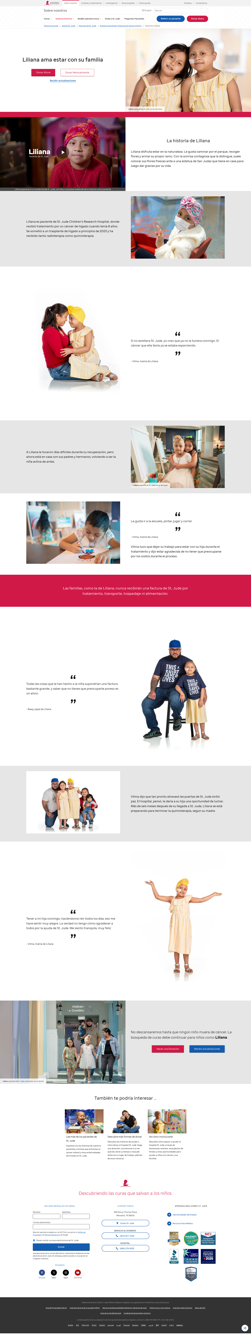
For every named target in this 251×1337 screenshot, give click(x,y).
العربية (118, 1325)
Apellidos (66, 1212)
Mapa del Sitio (200, 1308)
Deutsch (135, 1325)
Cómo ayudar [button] (144, 3)
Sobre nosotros (55, 10)
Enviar (61, 1246)
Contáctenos (201, 3)
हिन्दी (157, 1325)
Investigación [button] (112, 3)
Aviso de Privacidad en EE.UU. (56, 1308)
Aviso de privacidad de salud (110, 1313)
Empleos (188, 3)
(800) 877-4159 (126, 1235)
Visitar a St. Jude (112, 18)
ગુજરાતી (164, 1325)
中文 (77, 1325)
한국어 (94, 1325)
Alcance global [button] (128, 3)
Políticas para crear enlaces (160, 1308)
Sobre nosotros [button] (70, 3)
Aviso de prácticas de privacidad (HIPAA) (85, 1308)
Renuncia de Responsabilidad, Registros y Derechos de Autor (124, 1308)
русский (111, 1325)
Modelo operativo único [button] (88, 18)
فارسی (150, 1325)
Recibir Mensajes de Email (59, 1206)
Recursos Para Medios (183, 1223)
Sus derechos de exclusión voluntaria (137, 1313)
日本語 (143, 1325)
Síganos (60, 1265)
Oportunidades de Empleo (185, 1214)
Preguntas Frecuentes (134, 18)
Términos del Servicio (52, 1235)
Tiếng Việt (85, 1325)
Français (126, 1325)
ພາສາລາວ (179, 1325)
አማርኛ (171, 1325)
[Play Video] (62, 152)
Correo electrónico (41, 1222)
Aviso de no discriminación (182, 1308)
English (148, 10)
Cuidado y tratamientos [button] (91, 3)
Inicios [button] (47, 18)
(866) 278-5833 (126, 1248)
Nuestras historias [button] (64, 18)
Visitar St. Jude (127, 1223)
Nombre (36, 1212)
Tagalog (102, 1325)
